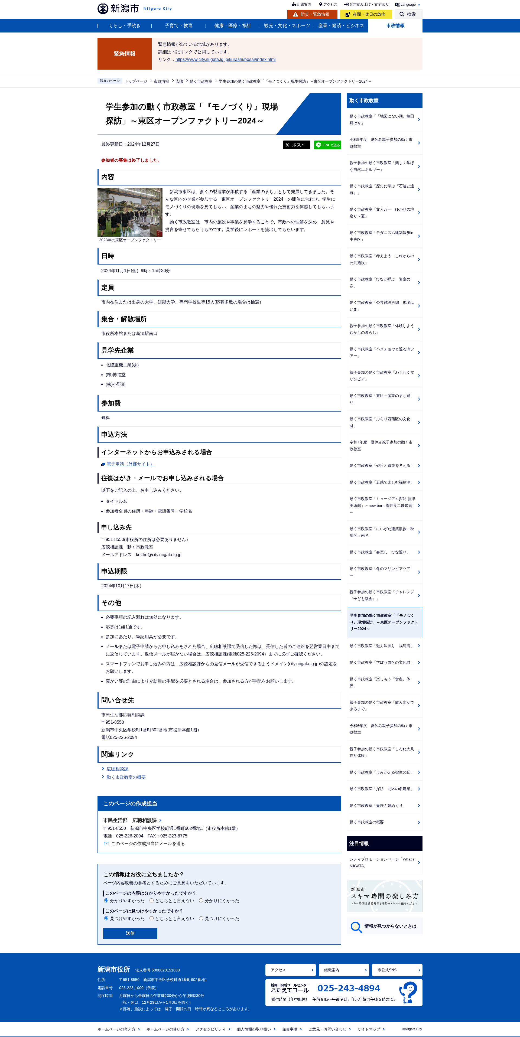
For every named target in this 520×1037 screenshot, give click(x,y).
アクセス (330, 4)
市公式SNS (387, 970)
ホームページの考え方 (116, 1029)
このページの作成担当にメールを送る (148, 843)
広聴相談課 (117, 769)
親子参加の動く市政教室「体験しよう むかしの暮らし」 (384, 329)
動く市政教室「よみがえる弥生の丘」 (382, 772)
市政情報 (395, 25)
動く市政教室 (201, 81)
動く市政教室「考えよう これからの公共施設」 (382, 259)
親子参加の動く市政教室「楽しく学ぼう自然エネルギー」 (382, 166)
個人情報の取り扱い (254, 1029)
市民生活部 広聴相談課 (130, 820)
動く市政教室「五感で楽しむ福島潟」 (382, 482)
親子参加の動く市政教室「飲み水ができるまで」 (382, 705)
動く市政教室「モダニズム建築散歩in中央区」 (381, 236)
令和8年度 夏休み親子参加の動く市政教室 (381, 142)
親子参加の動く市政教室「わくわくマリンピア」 (382, 375)
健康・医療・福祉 (232, 25)
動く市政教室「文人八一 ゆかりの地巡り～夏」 (382, 212)
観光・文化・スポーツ (287, 25)
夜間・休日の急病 (369, 14)
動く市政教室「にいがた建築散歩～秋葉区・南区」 (382, 532)
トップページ (136, 81)
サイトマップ (369, 1029)
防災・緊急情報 (315, 14)
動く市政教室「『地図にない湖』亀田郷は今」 (382, 119)
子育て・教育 (179, 25)
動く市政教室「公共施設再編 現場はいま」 (382, 305)
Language (408, 4)
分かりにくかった (222, 900)
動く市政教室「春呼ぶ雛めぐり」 (378, 805)
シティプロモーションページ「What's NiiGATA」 (382, 862)
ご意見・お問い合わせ (327, 1029)
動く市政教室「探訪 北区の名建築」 (382, 789)
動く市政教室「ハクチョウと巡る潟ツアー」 (382, 352)
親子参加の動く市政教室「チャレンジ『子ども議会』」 (382, 595)
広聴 (179, 81)
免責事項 (289, 1029)
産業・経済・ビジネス (341, 25)
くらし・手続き (125, 25)
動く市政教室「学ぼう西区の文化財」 (382, 662)
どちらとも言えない (174, 900)
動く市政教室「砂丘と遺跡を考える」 (382, 465)
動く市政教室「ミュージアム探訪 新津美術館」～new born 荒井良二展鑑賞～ (382, 505)
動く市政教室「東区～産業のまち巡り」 (380, 399)
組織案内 (304, 4)
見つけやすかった (127, 918)
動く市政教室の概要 (126, 777)
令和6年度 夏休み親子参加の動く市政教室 (381, 729)
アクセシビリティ (211, 1029)
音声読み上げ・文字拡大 (369, 4)
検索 (411, 14)
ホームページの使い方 (165, 1029)
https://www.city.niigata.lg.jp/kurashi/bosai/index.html (226, 59)
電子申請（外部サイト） (130, 464)
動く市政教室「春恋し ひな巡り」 (380, 552)
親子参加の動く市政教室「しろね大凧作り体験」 (382, 752)
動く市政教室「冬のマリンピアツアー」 (380, 572)
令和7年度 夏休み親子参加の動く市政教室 (381, 445)
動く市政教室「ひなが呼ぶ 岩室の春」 (380, 282)
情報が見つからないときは (391, 926)
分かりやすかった (127, 900)
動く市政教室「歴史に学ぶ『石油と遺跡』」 (382, 189)
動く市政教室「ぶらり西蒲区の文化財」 (380, 422)
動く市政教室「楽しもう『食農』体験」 (380, 682)
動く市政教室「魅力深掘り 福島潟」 (382, 646)
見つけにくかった (222, 918)
